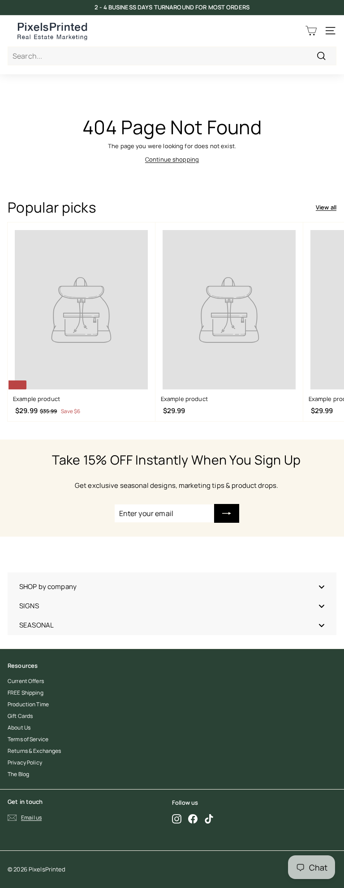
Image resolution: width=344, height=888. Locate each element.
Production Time (28, 704)
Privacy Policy (25, 762)
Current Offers (26, 681)
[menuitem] (172, 586)
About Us (19, 727)
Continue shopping (172, 159)
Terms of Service (28, 739)
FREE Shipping (25, 692)
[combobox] (172, 56)
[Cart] (311, 30)
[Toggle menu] (321, 586)
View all (326, 207)
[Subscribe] (226, 513)
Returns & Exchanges (34, 751)
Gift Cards (20, 716)
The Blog (18, 774)
